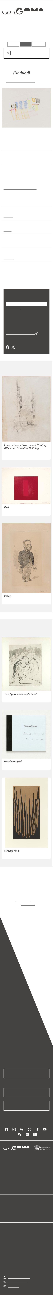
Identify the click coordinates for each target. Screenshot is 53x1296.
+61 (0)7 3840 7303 (18, 1278)
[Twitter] (13, 347)
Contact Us (13, 1282)
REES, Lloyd (10, 455)
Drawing (8, 215)
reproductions (23, 900)
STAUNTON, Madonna (20, 81)
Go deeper (41, 33)
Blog (30, 1203)
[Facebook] (7, 347)
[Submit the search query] (5, 53)
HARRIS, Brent (11, 854)
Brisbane (8, 257)
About (31, 1207)
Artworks (10, 33)
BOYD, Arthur (11, 697)
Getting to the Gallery (19, 1273)
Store (6, 1210)
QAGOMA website (13, 1207)
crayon (7, 230)
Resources (39, 44)
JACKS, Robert (11, 765)
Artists (25, 33)
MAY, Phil (9, 599)
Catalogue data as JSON (19, 333)
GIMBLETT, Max (12, 511)
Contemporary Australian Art (19, 188)
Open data (9, 1203)
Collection (22, 22)
